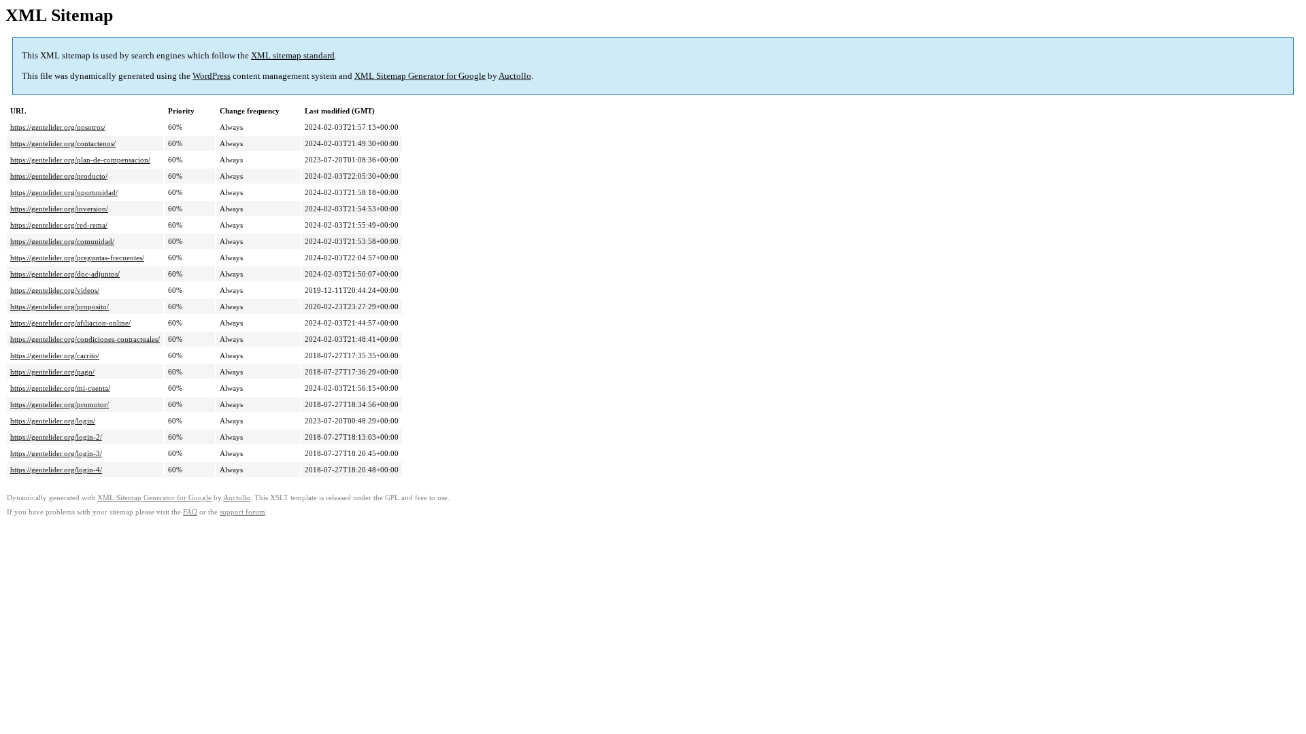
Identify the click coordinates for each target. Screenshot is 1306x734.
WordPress (211, 76)
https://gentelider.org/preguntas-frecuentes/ (77, 258)
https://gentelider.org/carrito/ (54, 355)
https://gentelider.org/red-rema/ (58, 225)
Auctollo (515, 76)
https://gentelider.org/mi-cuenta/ (60, 388)
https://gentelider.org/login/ (52, 421)
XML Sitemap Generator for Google (420, 76)
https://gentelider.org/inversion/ (59, 209)
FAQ (190, 512)
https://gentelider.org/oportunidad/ (64, 192)
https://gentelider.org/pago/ (52, 372)
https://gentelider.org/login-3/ (56, 453)
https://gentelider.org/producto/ (58, 176)
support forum (242, 512)
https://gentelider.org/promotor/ (59, 404)
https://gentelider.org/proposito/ (59, 306)
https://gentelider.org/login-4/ (56, 470)
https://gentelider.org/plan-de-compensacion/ (80, 160)
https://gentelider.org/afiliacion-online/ (70, 323)
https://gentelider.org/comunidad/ (62, 241)
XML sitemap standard (293, 55)
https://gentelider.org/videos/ (54, 290)
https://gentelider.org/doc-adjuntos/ (65, 274)
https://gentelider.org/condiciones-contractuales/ (85, 339)
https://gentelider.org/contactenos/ (63, 143)
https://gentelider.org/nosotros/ (57, 127)
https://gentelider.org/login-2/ (56, 437)
